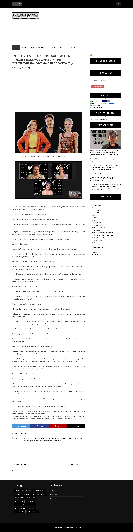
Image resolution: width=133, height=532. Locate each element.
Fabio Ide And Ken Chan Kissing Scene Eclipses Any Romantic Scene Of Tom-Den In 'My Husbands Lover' (105, 179)
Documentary (96, 205)
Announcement (97, 203)
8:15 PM (24, 68)
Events (94, 208)
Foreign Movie (96, 213)
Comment (79, 426)
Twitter (54, 491)
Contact (73, 48)
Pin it (60, 426)
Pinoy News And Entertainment (102, 235)
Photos (63, 48)
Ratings (94, 250)
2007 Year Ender (95, 173)
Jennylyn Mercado (29, 494)
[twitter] (19, 4)
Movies (52, 48)
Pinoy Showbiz (97, 240)
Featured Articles (38, 48)
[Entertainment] (95, 101)
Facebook (54, 495)
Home (16, 48)
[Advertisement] (83, 26)
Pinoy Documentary (98, 228)
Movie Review (96, 223)
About (24, 48)
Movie (94, 220)
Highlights (95, 215)
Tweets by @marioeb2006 (99, 119)
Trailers (94, 252)
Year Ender (95, 255)
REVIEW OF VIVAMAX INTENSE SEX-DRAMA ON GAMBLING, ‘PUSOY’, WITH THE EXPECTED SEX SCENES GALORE (104, 167)
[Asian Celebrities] (96, 107)
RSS (52, 498)
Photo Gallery (96, 225)
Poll (93, 245)
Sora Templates (72, 529)
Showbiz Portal (63, 527)
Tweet (23, 426)
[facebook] (14, 4)
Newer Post (21, 464)
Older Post (75, 464)
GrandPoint (82, 527)
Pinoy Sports (96, 242)
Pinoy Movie (96, 230)
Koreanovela (96, 218)
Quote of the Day (98, 247)
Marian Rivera (19, 498)
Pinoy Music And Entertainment (102, 233)
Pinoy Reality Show (98, 238)
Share (41, 426)
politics (94, 257)
